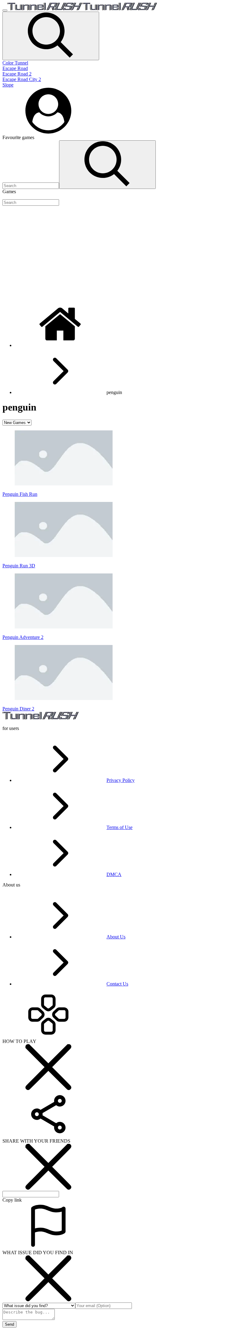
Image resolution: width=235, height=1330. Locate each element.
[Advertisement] (117, 253)
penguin (114, 392)
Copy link (12, 1200)
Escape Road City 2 (21, 79)
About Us (115, 936)
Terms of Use (119, 827)
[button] (50, 36)
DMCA (113, 874)
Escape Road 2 (17, 73)
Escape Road (15, 68)
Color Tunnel (15, 62)
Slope (7, 84)
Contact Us (117, 983)
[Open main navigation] (4, 10)
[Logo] (82, 8)
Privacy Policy (120, 780)
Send (9, 1324)
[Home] (60, 345)
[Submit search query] (107, 164)
